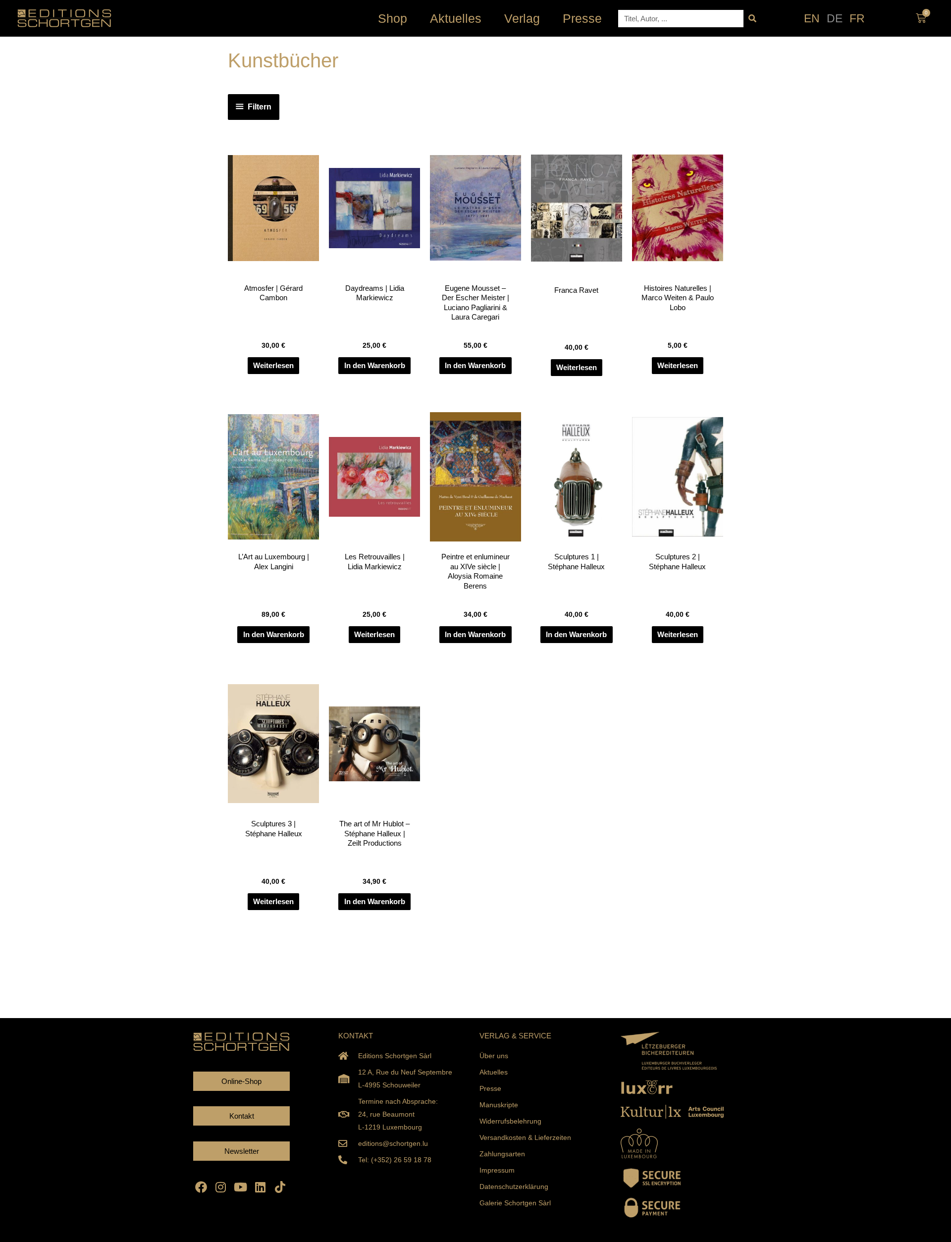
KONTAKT (355, 1035)
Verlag (522, 18)
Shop (392, 18)
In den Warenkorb (374, 365)
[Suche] (752, 18)
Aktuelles (455, 18)
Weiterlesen (273, 365)
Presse (582, 18)
